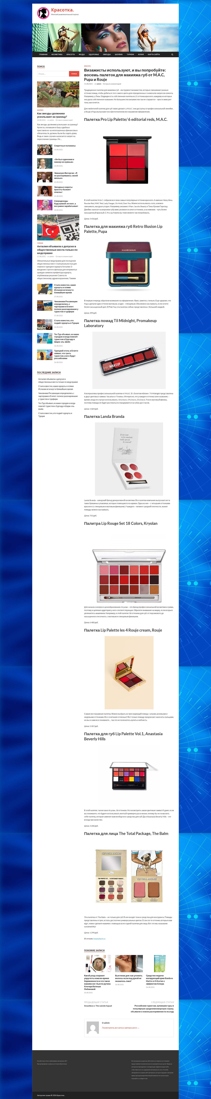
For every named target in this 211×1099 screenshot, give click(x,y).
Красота (71, 54)
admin (99, 84)
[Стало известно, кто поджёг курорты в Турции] (44, 329)
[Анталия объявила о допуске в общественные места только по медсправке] (58, 241)
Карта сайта (154, 54)
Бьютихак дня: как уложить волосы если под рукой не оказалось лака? (128, 978)
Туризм (130, 54)
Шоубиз (119, 54)
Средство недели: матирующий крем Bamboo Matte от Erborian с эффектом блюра (159, 979)
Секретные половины (65, 145)
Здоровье (94, 54)
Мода (82, 54)
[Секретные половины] (44, 154)
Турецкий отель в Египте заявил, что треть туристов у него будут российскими (66, 354)
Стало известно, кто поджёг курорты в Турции (66, 321)
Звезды (107, 54)
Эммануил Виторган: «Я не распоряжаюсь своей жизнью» (66, 175)
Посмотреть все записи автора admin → (120, 1028)
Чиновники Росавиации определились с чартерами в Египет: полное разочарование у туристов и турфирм (66, 306)
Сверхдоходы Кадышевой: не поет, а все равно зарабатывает (66, 203)
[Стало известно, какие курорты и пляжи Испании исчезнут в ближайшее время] (44, 293)
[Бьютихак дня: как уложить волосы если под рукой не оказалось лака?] (129, 973)
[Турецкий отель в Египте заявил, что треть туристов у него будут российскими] (44, 359)
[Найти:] (58, 74)
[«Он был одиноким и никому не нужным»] (44, 168)
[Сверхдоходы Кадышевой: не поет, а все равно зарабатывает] (44, 209)
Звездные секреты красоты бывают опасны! (63, 189)
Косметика (57, 54)
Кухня (141, 54)
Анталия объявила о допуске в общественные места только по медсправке (57, 249)
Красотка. (62, 10)
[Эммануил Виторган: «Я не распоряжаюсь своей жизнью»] (44, 181)
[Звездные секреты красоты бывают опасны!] (44, 195)
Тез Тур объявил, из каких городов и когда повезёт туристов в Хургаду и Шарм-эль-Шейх (66, 338)
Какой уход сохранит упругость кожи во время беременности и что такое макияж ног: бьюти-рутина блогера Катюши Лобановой (97, 982)
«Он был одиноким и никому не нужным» (64, 160)
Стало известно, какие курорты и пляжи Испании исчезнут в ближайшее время (65, 289)
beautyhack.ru (99, 938)
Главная (43, 54)
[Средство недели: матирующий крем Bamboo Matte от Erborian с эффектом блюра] (160, 973)
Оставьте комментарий (112, 84)
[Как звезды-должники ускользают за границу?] (58, 108)
